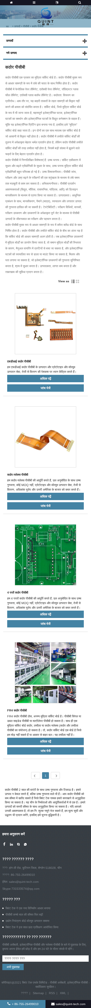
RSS (52, 993)
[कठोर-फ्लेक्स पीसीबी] (45, 437)
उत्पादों (9, 40)
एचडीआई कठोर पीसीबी (19, 361)
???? (24, 993)
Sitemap (38, 993)
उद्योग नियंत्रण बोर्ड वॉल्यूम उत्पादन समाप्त (27, 921)
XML (63, 993)
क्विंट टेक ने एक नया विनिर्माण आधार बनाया (28, 908)
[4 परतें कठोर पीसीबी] (45, 555)
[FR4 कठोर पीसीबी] (45, 673)
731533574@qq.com (25, 888)
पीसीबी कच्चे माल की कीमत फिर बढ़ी (24, 914)
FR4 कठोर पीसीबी (17, 710)
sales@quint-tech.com (24, 881)
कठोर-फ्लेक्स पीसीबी (17, 474)
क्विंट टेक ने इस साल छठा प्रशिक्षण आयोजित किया (32, 927)
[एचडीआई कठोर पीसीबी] (45, 324)
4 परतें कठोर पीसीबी (17, 592)
